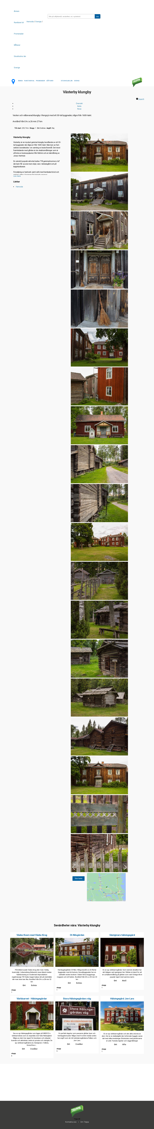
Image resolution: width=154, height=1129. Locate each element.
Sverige (17, 68)
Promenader (19, 34)
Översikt (79, 103)
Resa (79, 109)
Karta (79, 106)
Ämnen (16, 11)
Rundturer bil (19, 22)
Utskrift (141, 99)
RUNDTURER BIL (29, 81)
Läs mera (17, 176)
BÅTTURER (50, 81)
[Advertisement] (67, 1085)
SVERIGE (76, 81)
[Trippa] (77, 1116)
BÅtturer (17, 45)
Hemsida (30, 22)
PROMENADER (40, 81)
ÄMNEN (20, 81)
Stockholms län (20, 56)
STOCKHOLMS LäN (66, 81)
